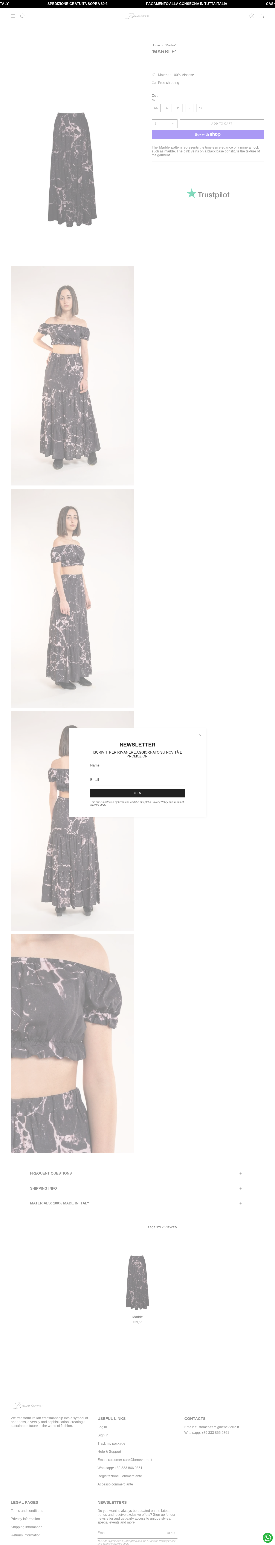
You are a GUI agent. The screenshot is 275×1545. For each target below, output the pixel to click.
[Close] (200, 735)
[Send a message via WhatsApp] (268, 1538)
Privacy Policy (160, 802)
